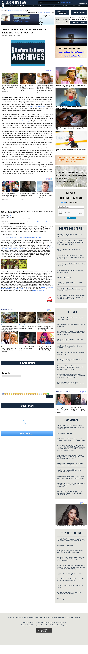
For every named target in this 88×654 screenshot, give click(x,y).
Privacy (36, 617)
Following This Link (38, 290)
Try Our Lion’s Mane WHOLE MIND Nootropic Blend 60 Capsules (21, 237)
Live (64, 6)
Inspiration (58, 6)
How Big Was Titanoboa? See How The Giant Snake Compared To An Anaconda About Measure (9, 329)
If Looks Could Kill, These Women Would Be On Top (70, 525)
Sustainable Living (49, 6)
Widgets (77, 617)
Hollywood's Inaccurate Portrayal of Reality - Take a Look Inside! (27, 195)
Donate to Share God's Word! (71, 56)
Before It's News (16, 2)
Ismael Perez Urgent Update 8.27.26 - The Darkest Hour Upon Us (69, 360)
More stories (26, 21)
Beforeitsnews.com (15, 11)
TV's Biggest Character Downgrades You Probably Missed (69, 107)
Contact (30, 617)
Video (67, 6)
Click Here (16, 222)
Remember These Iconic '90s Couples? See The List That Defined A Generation (9, 349)
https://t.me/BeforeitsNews (65, 181)
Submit (71, 218)
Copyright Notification (57, 617)
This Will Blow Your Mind (64, 433)
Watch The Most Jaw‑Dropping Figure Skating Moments (71, 150)
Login (80, 3)
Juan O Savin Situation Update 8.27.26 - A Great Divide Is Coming (69, 346)
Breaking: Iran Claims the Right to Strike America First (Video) (69, 470)
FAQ (25, 617)
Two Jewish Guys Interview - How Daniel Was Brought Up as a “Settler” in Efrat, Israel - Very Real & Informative (71, 559)
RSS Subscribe (69, 617)
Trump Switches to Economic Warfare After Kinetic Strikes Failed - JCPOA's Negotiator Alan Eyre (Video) (70, 493)
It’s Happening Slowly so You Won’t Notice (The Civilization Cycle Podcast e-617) (70, 551)
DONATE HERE (62, 13)
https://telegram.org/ (79, 175)
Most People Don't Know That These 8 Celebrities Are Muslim (78, 409)
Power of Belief (37, 6)
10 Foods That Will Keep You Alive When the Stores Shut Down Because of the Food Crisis (71, 539)
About (9, 617)
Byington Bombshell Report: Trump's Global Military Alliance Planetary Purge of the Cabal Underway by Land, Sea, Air (70, 242)
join (10, 216)
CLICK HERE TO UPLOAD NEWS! (78, 22)
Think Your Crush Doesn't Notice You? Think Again (71, 129)
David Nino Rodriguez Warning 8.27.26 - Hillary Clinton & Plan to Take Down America (70, 383)
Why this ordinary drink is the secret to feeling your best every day (45, 328)
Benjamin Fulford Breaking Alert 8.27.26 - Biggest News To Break (69, 235)
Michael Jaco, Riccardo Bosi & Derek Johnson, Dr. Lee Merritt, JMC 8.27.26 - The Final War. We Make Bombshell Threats (71, 297)
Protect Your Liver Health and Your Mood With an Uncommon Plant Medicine (71, 579)
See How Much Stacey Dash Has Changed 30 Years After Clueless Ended (70, 86)
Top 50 (73, 6)
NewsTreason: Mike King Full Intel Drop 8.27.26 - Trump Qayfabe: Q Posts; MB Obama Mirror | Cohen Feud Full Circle (71, 375)
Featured (8, 6)
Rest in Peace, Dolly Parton (65, 545)
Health (20, 6)
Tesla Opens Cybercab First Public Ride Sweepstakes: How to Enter (69, 592)
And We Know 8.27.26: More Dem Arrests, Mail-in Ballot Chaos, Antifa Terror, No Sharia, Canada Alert (70, 257)
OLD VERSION (79, 12)
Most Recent (79, 6)
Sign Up (85, 3)
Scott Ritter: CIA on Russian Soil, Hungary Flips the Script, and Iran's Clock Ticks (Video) (71, 439)
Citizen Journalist (42, 222)
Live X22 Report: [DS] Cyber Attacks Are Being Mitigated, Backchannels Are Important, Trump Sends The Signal (71, 332)
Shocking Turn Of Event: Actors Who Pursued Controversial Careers (63, 410)
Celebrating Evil (61, 599)
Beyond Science (27, 6)
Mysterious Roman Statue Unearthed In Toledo (27, 327)
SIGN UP (63, 203)
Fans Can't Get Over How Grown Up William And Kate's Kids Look (9, 195)
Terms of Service (44, 617)
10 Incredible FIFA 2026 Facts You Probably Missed (26, 348)
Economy (14, 6)
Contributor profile (17, 21)
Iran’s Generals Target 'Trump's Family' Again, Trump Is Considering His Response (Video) (70, 477)
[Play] (71, 36)
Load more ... (27, 433)
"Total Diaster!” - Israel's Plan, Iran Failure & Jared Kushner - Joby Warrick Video (70, 464)
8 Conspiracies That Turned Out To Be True (44, 194)
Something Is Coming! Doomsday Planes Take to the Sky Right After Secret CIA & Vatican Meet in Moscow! (71, 485)
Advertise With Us (17, 617)
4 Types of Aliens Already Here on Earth (69, 574)
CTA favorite (40, 325)
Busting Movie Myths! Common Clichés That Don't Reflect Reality (44, 348)
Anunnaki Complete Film (64, 277)
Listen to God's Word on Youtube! (71, 52)
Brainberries (5, 199)
